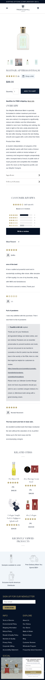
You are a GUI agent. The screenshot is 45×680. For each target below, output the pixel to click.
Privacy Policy (7, 642)
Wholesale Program (29, 646)
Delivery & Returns (13, 182)
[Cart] (38, 8)
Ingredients (10, 175)
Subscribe (9, 608)
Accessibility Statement (10, 650)
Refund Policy (7, 631)
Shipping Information (10, 628)
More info (31, 101)
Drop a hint (30, 76)
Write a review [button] (23, 231)
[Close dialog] (42, 659)
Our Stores (26, 628)
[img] (11, 250)
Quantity (9, 91)
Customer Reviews (29, 642)
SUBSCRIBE (33, 672)
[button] (7, 8)
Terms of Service (8, 620)
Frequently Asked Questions (32, 650)
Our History (27, 624)
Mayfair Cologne (15, 168)
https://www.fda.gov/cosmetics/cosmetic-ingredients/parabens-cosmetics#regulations (22, 372)
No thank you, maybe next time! (33, 676)
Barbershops (27, 635)
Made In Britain (28, 631)
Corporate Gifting (8, 646)
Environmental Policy (10, 624)
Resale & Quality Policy (10, 635)
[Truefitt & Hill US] (23, 8)
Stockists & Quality (9, 639)
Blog (24, 639)
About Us (26, 620)
